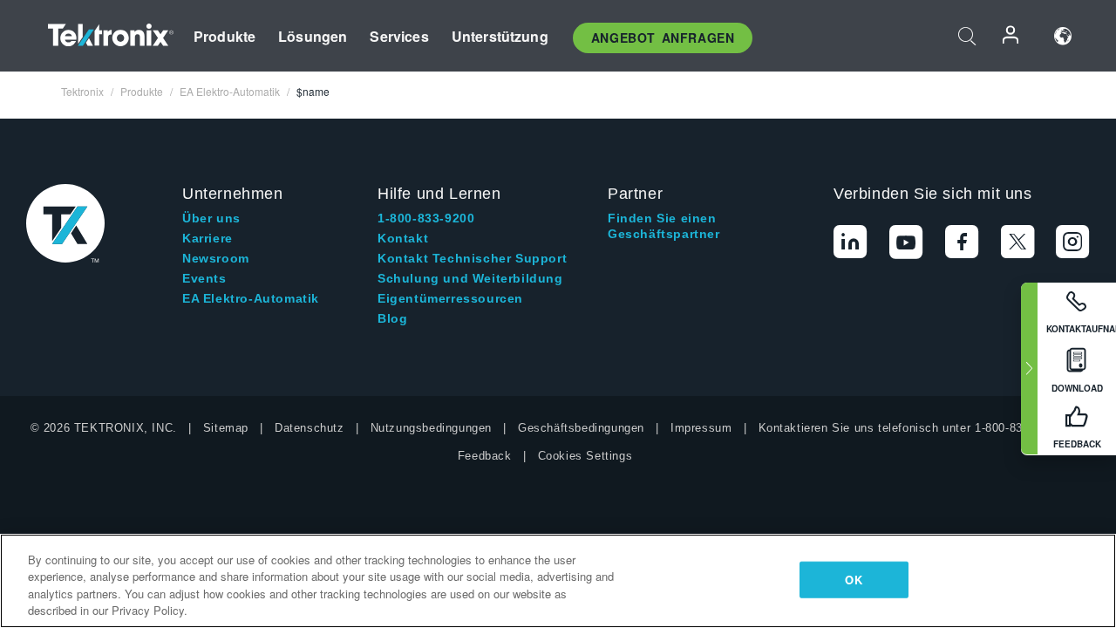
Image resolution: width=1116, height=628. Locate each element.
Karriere (207, 238)
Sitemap (225, 427)
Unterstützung (500, 36)
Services (399, 36)
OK (853, 579)
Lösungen (312, 36)
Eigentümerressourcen (450, 298)
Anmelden (1011, 36)
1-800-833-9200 (426, 218)
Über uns (211, 218)
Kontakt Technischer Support (472, 258)
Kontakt (403, 238)
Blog (392, 318)
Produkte (224, 36)
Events (204, 278)
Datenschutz (309, 427)
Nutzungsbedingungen (431, 427)
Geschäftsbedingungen (581, 427)
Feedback (485, 455)
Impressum (701, 427)
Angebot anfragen (663, 37)
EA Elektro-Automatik (250, 298)
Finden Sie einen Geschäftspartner (664, 226)
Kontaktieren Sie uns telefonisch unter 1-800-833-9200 (909, 427)
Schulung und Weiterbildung (470, 278)
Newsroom (215, 258)
